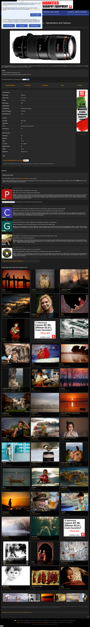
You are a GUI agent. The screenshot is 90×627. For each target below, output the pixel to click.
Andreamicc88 (64, 562)
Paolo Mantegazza (36, 513)
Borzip (6, 247)
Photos (79, 85)
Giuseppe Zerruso (36, 538)
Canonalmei (6, 206)
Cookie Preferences (46, 622)
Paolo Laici (6, 188)
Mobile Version (20, 622)
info (84, 134)
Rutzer (34, 414)
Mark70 (4, 463)
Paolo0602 (5, 389)
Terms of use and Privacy (37, 622)
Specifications (10, 85)
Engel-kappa (35, 463)
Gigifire (6, 219)
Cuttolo (6, 233)
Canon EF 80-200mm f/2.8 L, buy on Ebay (13, 160)
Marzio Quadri (64, 290)
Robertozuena (6, 587)
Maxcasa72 (35, 290)
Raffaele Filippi (35, 315)
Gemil (4, 290)
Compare (45, 85)
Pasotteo (63, 340)
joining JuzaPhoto (24, 178)
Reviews (28, 85)
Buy (62, 85)
